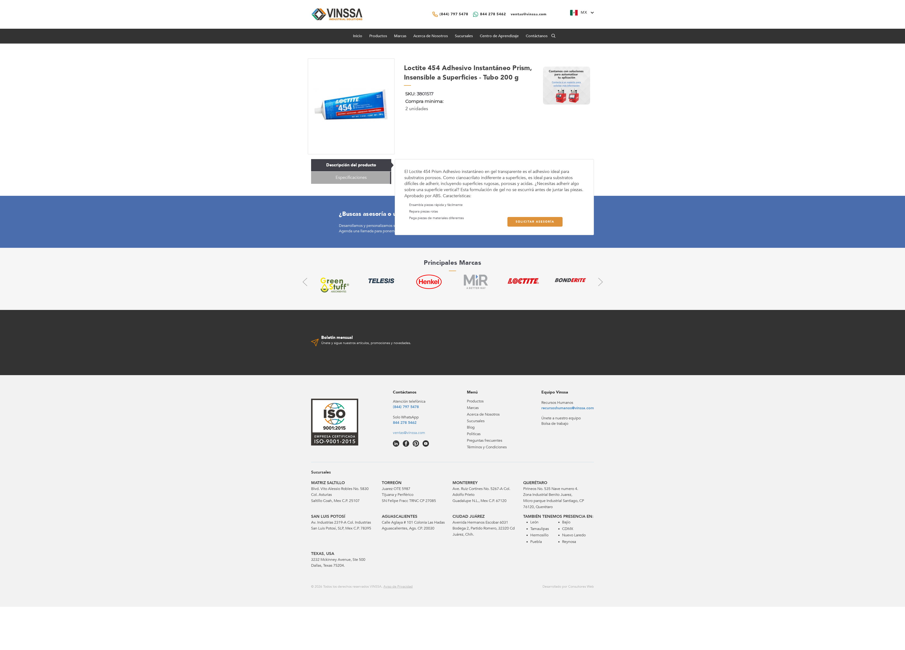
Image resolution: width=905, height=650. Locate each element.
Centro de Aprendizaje (499, 36)
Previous (304, 282)
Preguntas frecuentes (484, 440)
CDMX (567, 528)
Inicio (357, 36)
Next (600, 282)
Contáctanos (536, 36)
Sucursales (464, 36)
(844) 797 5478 (406, 406)
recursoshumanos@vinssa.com (567, 408)
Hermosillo (539, 535)
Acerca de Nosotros (430, 36)
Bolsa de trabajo (554, 423)
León (534, 522)
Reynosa (569, 541)
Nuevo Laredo (574, 535)
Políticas (474, 434)
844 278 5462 (404, 422)
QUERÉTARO (535, 482)
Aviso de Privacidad (398, 586)
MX (584, 12)
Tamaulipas (539, 528)
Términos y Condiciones (487, 447)
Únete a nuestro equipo (561, 418)
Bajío (566, 522)
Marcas (400, 36)
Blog (471, 427)
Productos (475, 401)
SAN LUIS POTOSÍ (328, 516)
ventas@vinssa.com (409, 432)
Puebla (536, 541)
